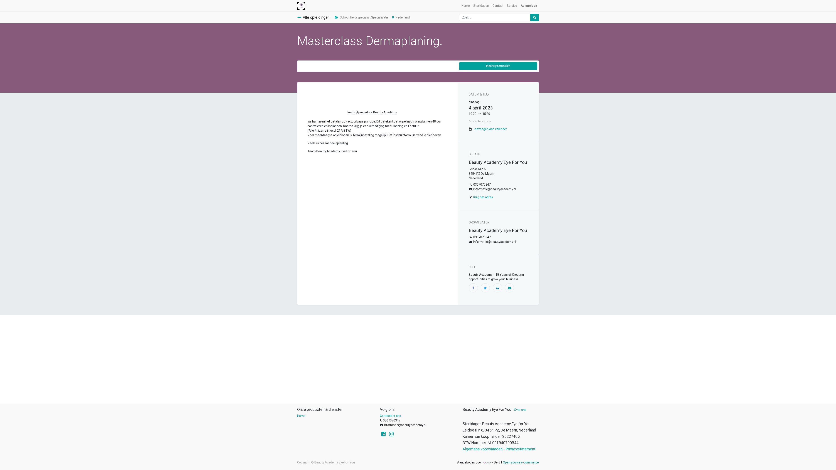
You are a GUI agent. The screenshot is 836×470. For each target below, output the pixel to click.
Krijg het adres (483, 197)
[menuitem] (466, 6)
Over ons (520, 409)
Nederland (403, 17)
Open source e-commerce (521, 462)
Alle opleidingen (316, 17)
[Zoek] (534, 17)
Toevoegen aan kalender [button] (490, 129)
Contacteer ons (390, 416)
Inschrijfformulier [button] (498, 66)
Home (301, 416)
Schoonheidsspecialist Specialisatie (364, 17)
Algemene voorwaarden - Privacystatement (499, 449)
